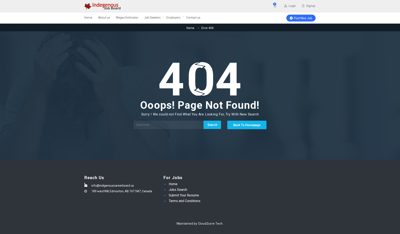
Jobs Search (178, 190)
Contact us (193, 17)
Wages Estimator (127, 17)
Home (88, 17)
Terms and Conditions (184, 201)
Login (292, 6)
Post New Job (303, 18)
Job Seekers (152, 17)
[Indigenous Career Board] (124, 6)
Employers (173, 17)
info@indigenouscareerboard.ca (112, 185)
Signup (310, 6)
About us (104, 17)
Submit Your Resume (184, 195)
